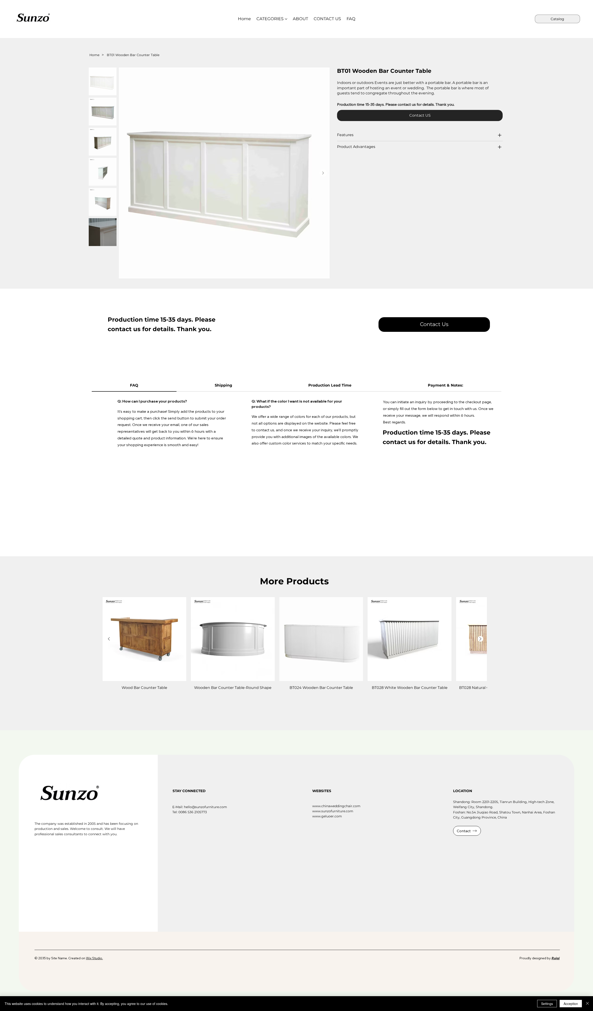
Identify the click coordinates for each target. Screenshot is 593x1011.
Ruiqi (556, 958)
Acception (571, 1003)
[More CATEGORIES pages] (286, 19)
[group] (294, 647)
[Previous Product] (109, 639)
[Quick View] (144, 639)
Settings (547, 1003)
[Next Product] (480, 639)
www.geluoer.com (327, 816)
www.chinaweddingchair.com (336, 806)
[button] (434, 324)
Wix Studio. (94, 958)
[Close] (587, 1003)
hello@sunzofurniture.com (205, 807)
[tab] (134, 386)
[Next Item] (323, 173)
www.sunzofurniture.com (332, 811)
